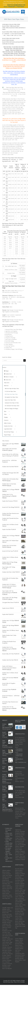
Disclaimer (22, 982)
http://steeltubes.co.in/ (20, 762)
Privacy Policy (10, 982)
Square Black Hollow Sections (11, 53)
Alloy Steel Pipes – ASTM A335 (8, 854)
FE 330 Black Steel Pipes (19, 55)
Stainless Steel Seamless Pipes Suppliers (8, 835)
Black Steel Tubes (8, 48)
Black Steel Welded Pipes (16, 50)
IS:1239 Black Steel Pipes (18, 47)
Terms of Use (17, 982)
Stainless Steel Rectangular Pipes (8, 830)
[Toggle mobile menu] (25, 14)
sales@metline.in (19, 759)
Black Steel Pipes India (8, 51)
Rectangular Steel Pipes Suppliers (8, 849)
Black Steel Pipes (7, 47)
